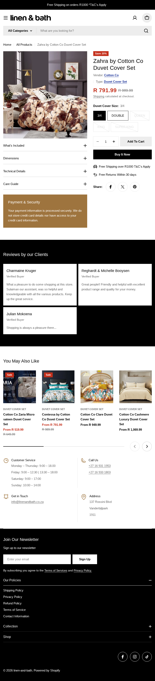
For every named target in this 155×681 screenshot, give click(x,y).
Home (7, 44)
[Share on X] (123, 187)
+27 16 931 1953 (100, 465)
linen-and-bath (23, 670)
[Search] (146, 30)
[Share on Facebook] (110, 187)
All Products (24, 44)
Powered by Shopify (47, 670)
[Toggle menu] (5, 17)
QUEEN (141, 117)
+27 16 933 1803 (100, 472)
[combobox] (77, 31)
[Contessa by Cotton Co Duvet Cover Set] (58, 386)
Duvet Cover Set (115, 81)
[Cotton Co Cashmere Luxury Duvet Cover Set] (135, 386)
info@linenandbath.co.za (27, 501)
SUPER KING (126, 128)
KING (103, 128)
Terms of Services (55, 570)
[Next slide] (147, 446)
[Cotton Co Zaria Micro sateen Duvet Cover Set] (19, 386)
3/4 (99, 115)
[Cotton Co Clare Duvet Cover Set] (97, 386)
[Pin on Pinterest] (135, 187)
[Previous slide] (135, 446)
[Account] (134, 17)
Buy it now (122, 154)
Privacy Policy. (83, 570)
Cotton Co (111, 75)
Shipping (98, 96)
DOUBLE (118, 115)
